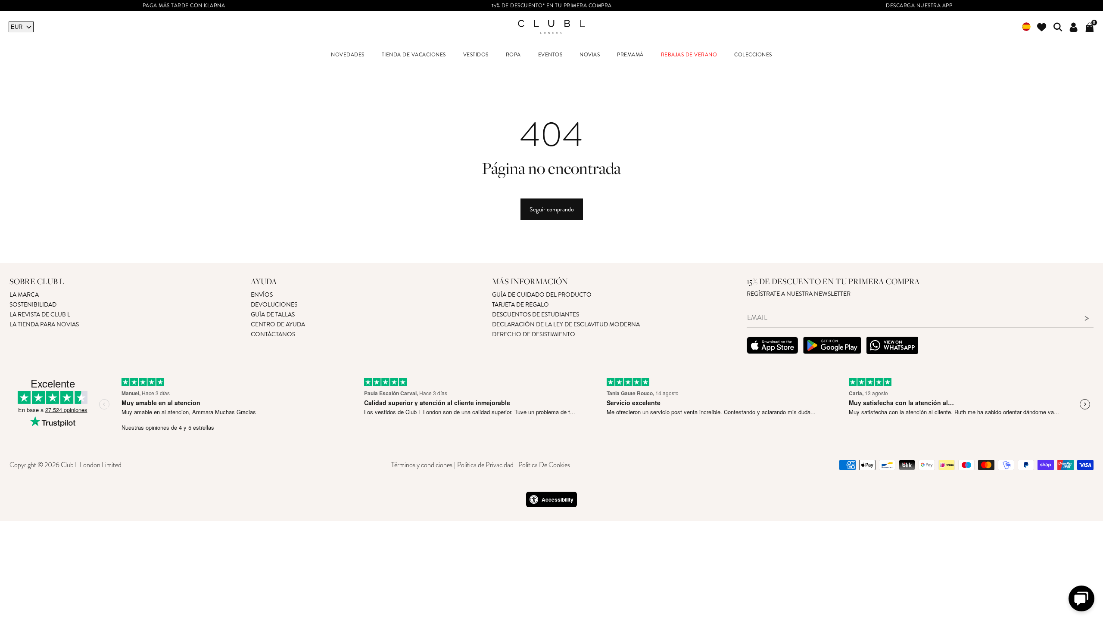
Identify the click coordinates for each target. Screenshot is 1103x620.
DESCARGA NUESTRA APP (919, 5)
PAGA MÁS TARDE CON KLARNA (184, 5)
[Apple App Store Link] (772, 346)
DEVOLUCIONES (274, 305)
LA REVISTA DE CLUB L (39, 314)
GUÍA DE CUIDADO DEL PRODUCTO (542, 295)
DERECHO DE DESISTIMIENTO (533, 334)
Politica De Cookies (544, 465)
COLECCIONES (753, 55)
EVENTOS (550, 55)
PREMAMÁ (630, 55)
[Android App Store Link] (832, 346)
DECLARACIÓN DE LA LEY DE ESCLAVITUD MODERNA (566, 324)
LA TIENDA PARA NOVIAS (44, 324)
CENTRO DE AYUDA (278, 324)
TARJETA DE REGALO (520, 305)
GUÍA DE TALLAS (273, 314)
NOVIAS (590, 55)
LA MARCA (24, 295)
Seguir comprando (552, 209)
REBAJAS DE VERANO (689, 55)
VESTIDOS (476, 55)
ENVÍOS (262, 295)
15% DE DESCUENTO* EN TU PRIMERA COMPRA (552, 5)
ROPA (513, 55)
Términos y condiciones (421, 465)
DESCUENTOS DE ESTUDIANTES (535, 314)
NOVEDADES (348, 55)
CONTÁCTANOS (273, 334)
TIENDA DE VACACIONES (414, 55)
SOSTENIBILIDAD (32, 305)
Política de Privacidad (485, 465)
